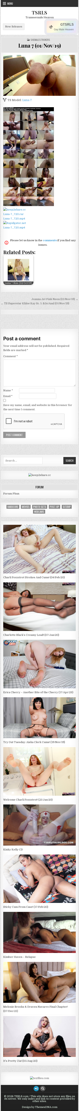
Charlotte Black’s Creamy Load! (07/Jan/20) (31, 634)
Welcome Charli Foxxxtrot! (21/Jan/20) (28, 799)
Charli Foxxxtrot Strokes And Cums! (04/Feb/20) (34, 577)
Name (8, 390)
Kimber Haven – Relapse (19, 956)
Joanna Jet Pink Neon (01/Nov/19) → (54, 299)
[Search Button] (42, 1088)
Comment (10, 356)
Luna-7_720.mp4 (14, 218)
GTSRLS (67, 24)
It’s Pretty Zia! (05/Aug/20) (20, 1060)
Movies (26, 507)
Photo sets (39, 507)
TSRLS (39, 12)
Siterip (67, 507)
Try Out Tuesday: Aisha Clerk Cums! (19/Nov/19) (34, 742)
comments (50, 240)
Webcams (39, 512)
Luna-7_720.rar (13, 214)
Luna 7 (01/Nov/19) (39, 45)
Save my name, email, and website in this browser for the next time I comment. (37, 407)
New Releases (13, 26)
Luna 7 (27, 100)
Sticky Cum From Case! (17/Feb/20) (25, 906)
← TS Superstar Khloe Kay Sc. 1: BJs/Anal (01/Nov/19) (35, 303)
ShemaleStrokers (40, 40)
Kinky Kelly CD (13, 849)
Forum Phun (11, 493)
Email (8, 396)
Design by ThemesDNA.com (39, 1107)
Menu (10, 3)
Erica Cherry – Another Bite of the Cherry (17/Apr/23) (38, 692)
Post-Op (54, 507)
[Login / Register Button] (36, 1088)
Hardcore (12, 507)
